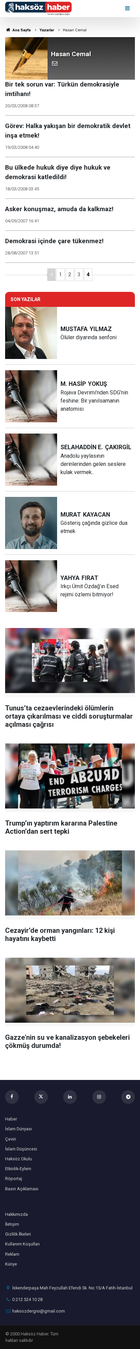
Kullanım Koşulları (22, 1243)
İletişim (12, 1224)
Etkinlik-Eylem (18, 1168)
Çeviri (10, 1139)
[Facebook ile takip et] (12, 1097)
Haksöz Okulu (18, 1158)
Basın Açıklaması (21, 1188)
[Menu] (128, 8)
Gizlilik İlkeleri (18, 1234)
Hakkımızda (16, 1214)
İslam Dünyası (18, 1128)
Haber (11, 1118)
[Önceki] (51, 275)
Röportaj (13, 1178)
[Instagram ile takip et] (99, 1097)
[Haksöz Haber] (38, 8)
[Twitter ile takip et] (41, 1097)
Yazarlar (46, 30)
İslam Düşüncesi (21, 1148)
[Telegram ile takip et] (128, 1097)
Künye (11, 1264)
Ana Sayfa (21, 30)
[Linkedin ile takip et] (70, 1097)
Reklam (12, 1254)
